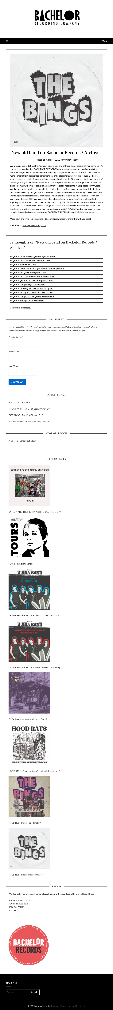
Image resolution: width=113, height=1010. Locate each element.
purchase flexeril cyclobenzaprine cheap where (42, 268)
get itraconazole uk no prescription (36, 280)
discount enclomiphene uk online (35, 260)
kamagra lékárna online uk (32, 300)
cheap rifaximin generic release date (37, 296)
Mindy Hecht (71, 159)
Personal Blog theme (76, 1006)
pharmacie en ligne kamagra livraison (37, 256)
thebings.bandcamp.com (34, 225)
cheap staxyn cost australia (32, 284)
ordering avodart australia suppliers (36, 288)
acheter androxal (28, 264)
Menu (104, 40)
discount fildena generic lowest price (37, 276)
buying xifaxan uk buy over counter (36, 292)
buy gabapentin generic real (33, 272)
